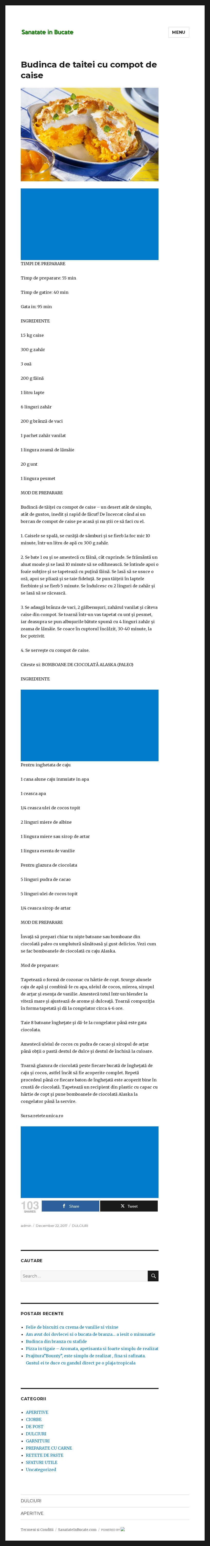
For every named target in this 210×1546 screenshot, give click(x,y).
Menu (178, 32)
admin (26, 1226)
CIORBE (33, 1419)
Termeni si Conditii (37, 1530)
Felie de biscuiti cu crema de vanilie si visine (72, 1327)
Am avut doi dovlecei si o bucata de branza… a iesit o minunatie (90, 1334)
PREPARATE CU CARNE (49, 1448)
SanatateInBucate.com (77, 1530)
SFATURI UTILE (41, 1462)
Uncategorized (41, 1469)
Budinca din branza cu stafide (56, 1341)
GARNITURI (38, 1440)
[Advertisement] (91, 225)
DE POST (35, 1426)
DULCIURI (80, 1226)
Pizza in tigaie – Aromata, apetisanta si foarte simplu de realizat (92, 1348)
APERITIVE (37, 1412)
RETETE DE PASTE (44, 1455)
